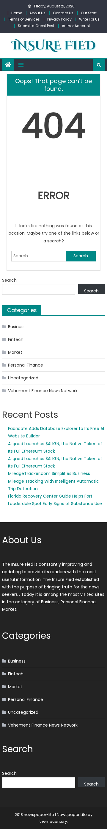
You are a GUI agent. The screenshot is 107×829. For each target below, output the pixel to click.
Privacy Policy (59, 19)
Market (15, 352)
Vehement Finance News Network (43, 391)
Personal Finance (25, 365)
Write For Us (89, 19)
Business (17, 327)
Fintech (15, 339)
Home (16, 12)
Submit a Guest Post (36, 25)
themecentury (53, 821)
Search (9, 280)
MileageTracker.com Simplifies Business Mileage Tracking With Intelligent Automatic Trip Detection (53, 480)
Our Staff (89, 12)
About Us (37, 12)
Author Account (76, 25)
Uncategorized (23, 378)
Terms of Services (24, 19)
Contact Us (63, 12)
